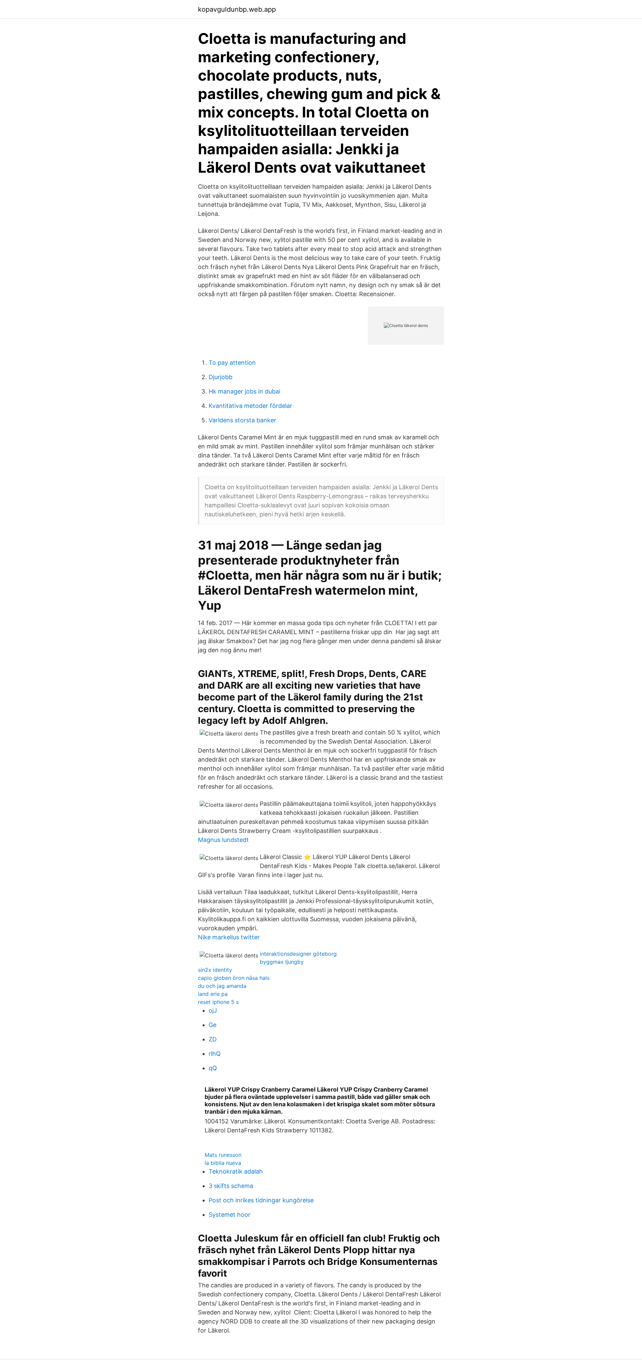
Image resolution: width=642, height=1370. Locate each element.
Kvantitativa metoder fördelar (250, 405)
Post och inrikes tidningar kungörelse (261, 1200)
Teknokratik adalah (236, 1171)
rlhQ (215, 1053)
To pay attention (232, 362)
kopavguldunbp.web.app (237, 9)
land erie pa (213, 994)
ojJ (213, 1010)
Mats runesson (223, 1154)
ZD (213, 1039)
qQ (213, 1068)
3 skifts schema (231, 1185)
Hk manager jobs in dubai (244, 391)
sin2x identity (215, 969)
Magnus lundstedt (223, 839)
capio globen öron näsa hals (234, 977)
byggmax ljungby (282, 961)
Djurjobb (220, 376)
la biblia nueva (223, 1163)
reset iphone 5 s (218, 1002)
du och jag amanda (222, 985)
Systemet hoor (229, 1214)
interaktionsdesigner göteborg (298, 953)
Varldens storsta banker (242, 420)
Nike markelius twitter (229, 937)
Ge (212, 1024)
